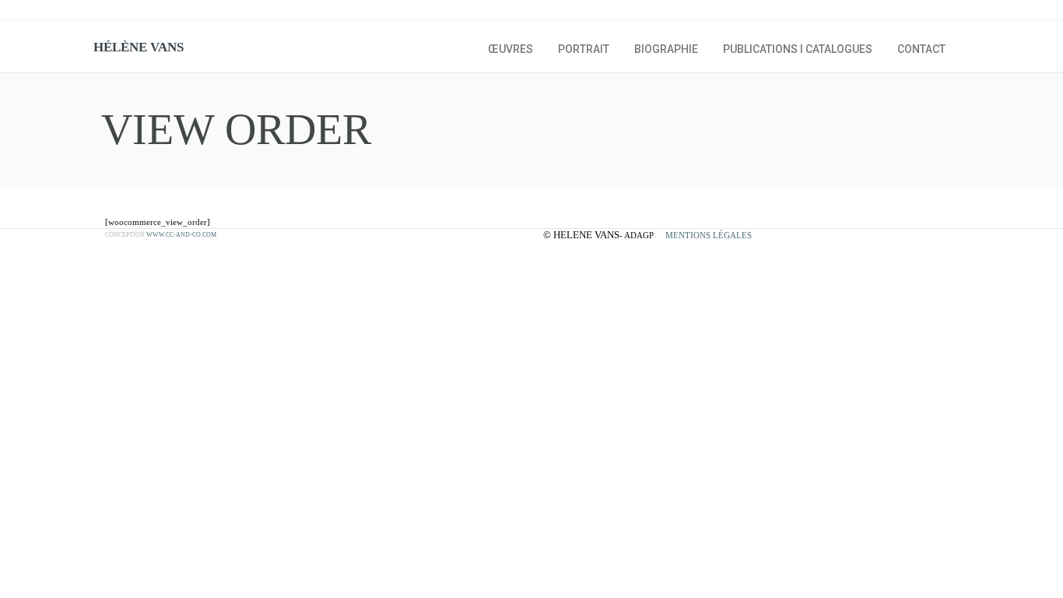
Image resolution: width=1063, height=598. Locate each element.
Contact (921, 49)
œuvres (510, 49)
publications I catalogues (797, 49)
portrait (583, 49)
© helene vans (581, 235)
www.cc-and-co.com (181, 234)
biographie (666, 49)
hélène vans (138, 47)
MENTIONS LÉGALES (708, 235)
